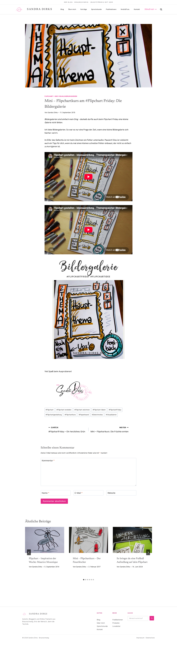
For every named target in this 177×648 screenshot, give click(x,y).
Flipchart (49, 410)
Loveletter (116, 626)
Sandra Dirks (53, 112)
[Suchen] (152, 618)
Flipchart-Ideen (99, 410)
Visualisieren (111, 415)
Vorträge (83, 9)
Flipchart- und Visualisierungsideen (61, 96)
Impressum (140, 638)
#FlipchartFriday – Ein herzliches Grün (67, 430)
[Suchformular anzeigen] (161, 9)
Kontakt (137, 9)
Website (111, 493)
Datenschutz (150, 638)
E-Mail (78, 493)
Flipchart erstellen (63, 410)
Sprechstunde (96, 9)
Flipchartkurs (70, 415)
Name (45, 493)
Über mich (72, 9)
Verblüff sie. (125, 9)
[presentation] (44, 540)
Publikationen (111, 9)
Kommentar (48, 460)
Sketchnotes (97, 415)
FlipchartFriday (115, 410)
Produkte (115, 623)
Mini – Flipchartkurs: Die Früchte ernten (109, 430)
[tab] (83, 579)
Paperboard (84, 415)
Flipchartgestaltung (54, 415)
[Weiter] (148, 552)
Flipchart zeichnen (82, 410)
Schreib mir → (150, 9)
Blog (62, 9)
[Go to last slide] (29, 552)
